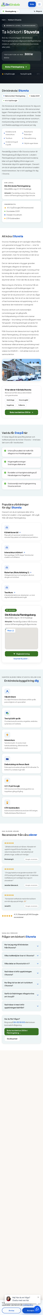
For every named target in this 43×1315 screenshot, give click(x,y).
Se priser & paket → (21, 659)
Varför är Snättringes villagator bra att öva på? (19, 995)
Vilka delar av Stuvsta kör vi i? (17, 963)
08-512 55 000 (19, 1022)
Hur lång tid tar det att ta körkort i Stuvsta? (18, 984)
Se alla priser (12, 1039)
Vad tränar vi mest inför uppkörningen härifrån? (14, 1006)
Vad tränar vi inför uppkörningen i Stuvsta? (18, 973)
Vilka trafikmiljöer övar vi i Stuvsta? (19, 955)
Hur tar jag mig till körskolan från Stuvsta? (16, 946)
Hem (4, 20)
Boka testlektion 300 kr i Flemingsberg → (17, 1031)
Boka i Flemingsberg (14, 67)
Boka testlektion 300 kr (20, 412)
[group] (21, 74)
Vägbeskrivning (23, 654)
